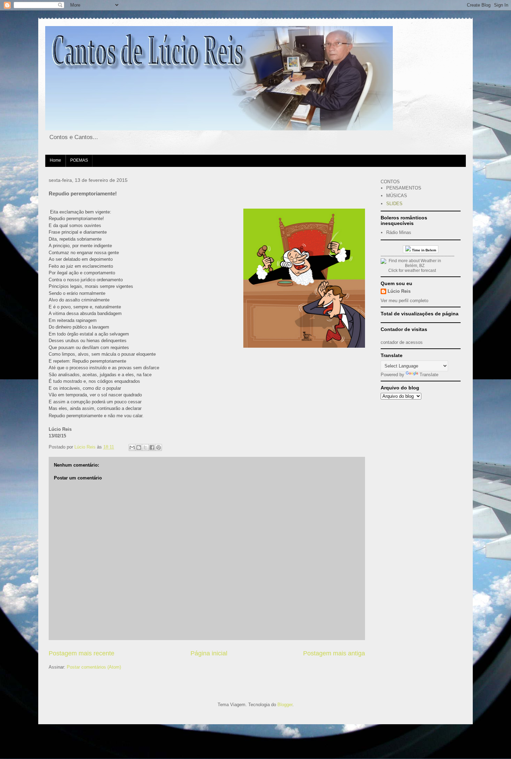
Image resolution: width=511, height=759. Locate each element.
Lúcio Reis (399, 291)
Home (55, 160)
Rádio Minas (398, 232)
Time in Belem (423, 250)
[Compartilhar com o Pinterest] (158, 447)
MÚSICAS (396, 195)
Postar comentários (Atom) (94, 667)
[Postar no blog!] (138, 447)
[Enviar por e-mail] (132, 447)
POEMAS (79, 160)
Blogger (284, 704)
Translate (429, 374)
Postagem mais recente (81, 653)
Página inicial (208, 653)
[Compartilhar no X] (145, 447)
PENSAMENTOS (403, 188)
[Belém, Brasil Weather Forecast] (412, 265)
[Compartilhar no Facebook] (151, 447)
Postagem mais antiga (334, 653)
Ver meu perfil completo (404, 300)
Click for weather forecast (412, 270)
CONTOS (390, 181)
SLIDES (394, 203)
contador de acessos (402, 342)
